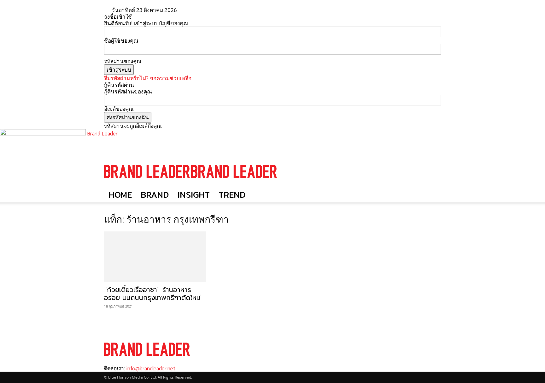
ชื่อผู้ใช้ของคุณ (121, 40)
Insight (194, 194)
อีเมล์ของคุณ (119, 108)
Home (120, 194)
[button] (433, 165)
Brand (155, 194)
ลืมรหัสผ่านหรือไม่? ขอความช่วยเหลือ (147, 78)
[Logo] (147, 184)
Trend (232, 194)
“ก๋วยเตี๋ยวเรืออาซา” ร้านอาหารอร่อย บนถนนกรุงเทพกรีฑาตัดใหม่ (152, 294)
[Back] (202, 10)
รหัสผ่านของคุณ (123, 61)
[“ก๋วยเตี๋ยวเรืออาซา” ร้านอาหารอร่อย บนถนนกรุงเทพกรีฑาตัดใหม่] (155, 256)
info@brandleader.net (150, 368)
